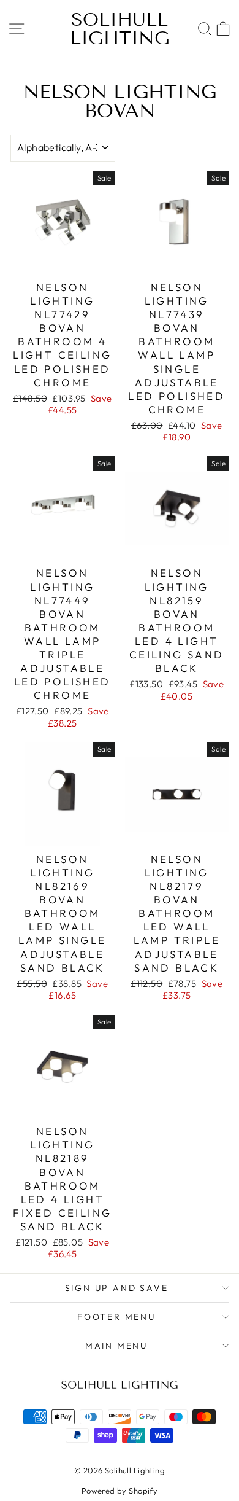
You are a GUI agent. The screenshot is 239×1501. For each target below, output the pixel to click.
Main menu (116, 1345)
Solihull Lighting (120, 29)
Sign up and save (117, 1287)
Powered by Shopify (120, 1490)
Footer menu (116, 1316)
